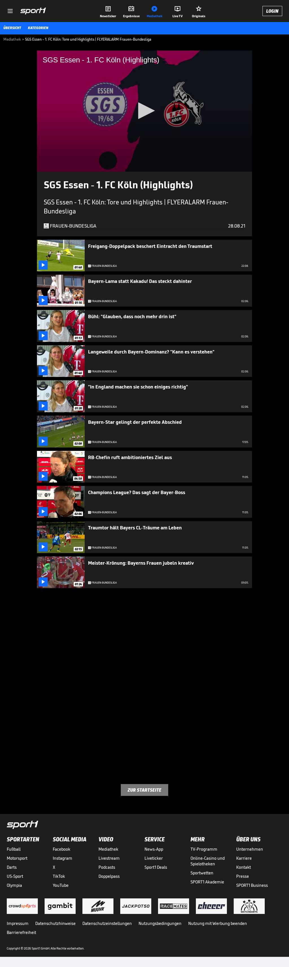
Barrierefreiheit (21, 932)
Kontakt (243, 867)
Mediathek (108, 849)
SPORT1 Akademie (207, 882)
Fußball (14, 849)
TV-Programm (204, 849)
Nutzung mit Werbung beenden (217, 923)
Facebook (61, 849)
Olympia (14, 885)
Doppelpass (109, 876)
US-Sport (15, 876)
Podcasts (106, 867)
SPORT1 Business (252, 885)
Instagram (62, 858)
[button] (144, 110)
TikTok (59, 876)
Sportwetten (202, 873)
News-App (153, 849)
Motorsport (17, 858)
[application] (144, 111)
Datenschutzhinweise (55, 923)
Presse (242, 876)
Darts (12, 867)
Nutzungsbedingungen (160, 923)
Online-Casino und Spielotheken (208, 860)
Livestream (109, 858)
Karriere (244, 858)
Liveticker (153, 858)
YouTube (61, 885)
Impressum (18, 923)
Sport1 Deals (155, 867)
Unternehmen (249, 849)
